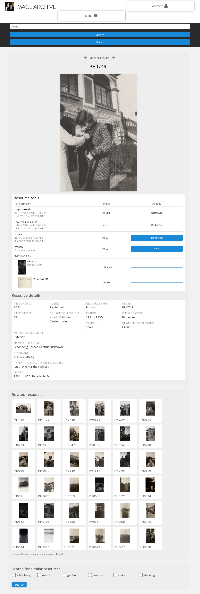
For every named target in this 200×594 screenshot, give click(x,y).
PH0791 (120, 470)
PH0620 (43, 496)
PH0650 (18, 470)
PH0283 (18, 445)
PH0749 (69, 419)
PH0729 (120, 496)
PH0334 (145, 496)
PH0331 (94, 521)
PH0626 (94, 419)
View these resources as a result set (38, 554)
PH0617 (43, 470)
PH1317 (94, 470)
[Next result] (114, 57)
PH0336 (43, 547)
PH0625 (120, 521)
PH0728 (43, 521)
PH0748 (120, 445)
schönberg (23, 575)
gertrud (72, 575)
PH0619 (69, 496)
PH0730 (145, 445)
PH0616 (120, 547)
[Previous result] (85, 57)
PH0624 (18, 547)
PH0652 (69, 521)
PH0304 (120, 419)
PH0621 (18, 496)
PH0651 (69, 547)
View (156, 248)
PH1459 (18, 419)
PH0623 (94, 547)
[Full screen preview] (98, 132)
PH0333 (43, 445)
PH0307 (94, 445)
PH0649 (69, 470)
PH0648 (145, 419)
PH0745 (145, 521)
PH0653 (18, 521)
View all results (99, 58)
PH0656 (94, 496)
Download (157, 237)
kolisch (46, 575)
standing (149, 575)
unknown (98, 575)
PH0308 (145, 547)
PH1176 (43, 419)
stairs (121, 575)
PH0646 (145, 470)
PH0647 (69, 445)
